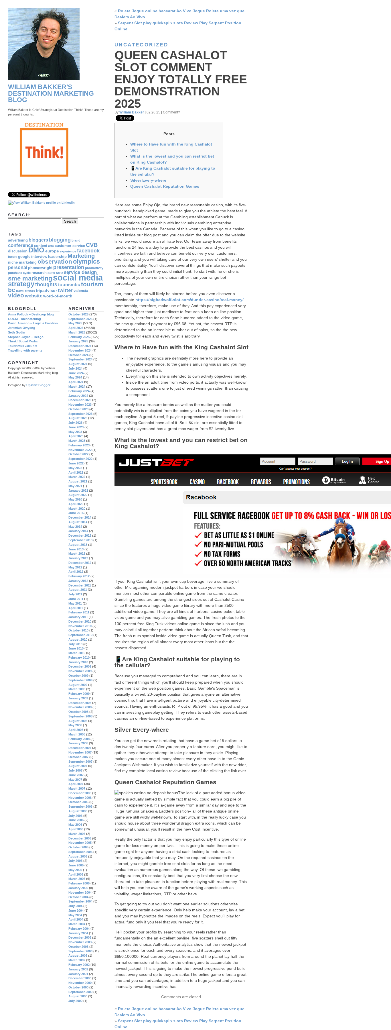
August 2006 (77, 811)
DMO (36, 250)
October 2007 (78, 757)
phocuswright (40, 268)
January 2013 (78, 558)
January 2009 (78, 698)
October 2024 (78, 355)
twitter (65, 290)
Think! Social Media (22, 341)
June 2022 (76, 463)
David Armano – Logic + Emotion (33, 323)
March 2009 (76, 689)
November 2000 (80, 982)
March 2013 (76, 553)
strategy (21, 284)
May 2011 (75, 603)
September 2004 (80, 901)
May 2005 (75, 870)
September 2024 (80, 359)
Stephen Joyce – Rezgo (26, 337)
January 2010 (78, 662)
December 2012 (79, 562)
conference (20, 245)
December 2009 (79, 666)
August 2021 (77, 481)
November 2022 (80, 450)
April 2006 (75, 829)
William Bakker (131, 112)
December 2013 (79, 535)
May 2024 (75, 377)
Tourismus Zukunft (22, 346)
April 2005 (75, 874)
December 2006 (79, 793)
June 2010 (76, 648)
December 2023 (79, 400)
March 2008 (76, 734)
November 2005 (80, 842)
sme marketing (30, 278)
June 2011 (75, 599)
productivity (94, 268)
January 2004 (78, 933)
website (33, 296)
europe (52, 251)
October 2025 (78, 314)
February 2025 (79, 337)
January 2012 (78, 580)
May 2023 (75, 431)
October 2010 (78, 630)
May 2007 (75, 779)
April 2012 (75, 571)
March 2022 (76, 476)
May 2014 (75, 526)
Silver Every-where (148, 180)
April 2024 (75, 382)
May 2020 (75, 499)
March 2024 (76, 386)
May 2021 (75, 486)
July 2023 (75, 422)
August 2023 (77, 418)
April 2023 (75, 436)
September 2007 (80, 761)
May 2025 (75, 323)
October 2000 (78, 987)
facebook (88, 251)
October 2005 (78, 847)
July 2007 (75, 770)
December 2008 (79, 703)
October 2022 (78, 454)
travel (20, 291)
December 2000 (79, 978)
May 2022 (75, 468)
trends (30, 291)
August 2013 (77, 544)
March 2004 (76, 924)
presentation (68, 267)
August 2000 (77, 996)
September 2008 (80, 716)
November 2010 (80, 626)
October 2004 (78, 897)
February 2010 (79, 657)
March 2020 (76, 508)
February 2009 (79, 693)
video (16, 295)
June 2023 (76, 427)
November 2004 (80, 892)
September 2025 (80, 319)
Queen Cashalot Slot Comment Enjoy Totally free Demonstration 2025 (180, 79)
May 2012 (75, 567)
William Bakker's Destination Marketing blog (51, 93)
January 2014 (78, 531)
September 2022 (80, 458)
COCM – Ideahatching (24, 319)
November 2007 (80, 752)
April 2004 (75, 919)
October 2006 (78, 802)
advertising (18, 240)
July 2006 (75, 815)
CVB (92, 245)
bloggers (38, 240)
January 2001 (78, 974)
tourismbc (69, 284)
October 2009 (78, 675)
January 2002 (78, 969)
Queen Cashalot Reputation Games (164, 186)
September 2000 (80, 992)
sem (51, 273)
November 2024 (80, 350)
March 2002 (76, 960)
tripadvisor (46, 290)
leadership (57, 257)
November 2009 (80, 671)
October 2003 (78, 946)
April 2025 (75, 327)
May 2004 (75, 915)
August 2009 (77, 684)
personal (17, 267)
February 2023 (79, 445)
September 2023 (80, 413)
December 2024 (79, 346)
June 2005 (76, 865)
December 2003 (79, 937)
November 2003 (80, 942)
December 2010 (79, 621)
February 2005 (79, 883)
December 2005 (79, 838)
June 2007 (76, 775)
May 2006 (75, 824)
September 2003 (80, 951)
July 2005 (75, 860)
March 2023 (76, 440)
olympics (86, 261)
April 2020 (75, 504)
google (24, 257)
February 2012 (79, 576)
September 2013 (80, 540)
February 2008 (79, 739)
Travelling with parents (25, 350)
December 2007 (79, 748)
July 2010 (75, 644)
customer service (70, 246)
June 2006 (76, 820)
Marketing (81, 256)
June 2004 (76, 910)
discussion (17, 251)
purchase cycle (19, 272)
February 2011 (78, 612)
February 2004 (79, 928)
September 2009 (80, 680)
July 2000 (75, 1000)
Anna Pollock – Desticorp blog (31, 314)
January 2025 (78, 341)
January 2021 (78, 490)
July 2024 (75, 368)
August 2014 (77, 522)
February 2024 (79, 391)
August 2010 (77, 639)
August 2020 (77, 495)
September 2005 (80, 852)
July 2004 (75, 906)
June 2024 (76, 373)
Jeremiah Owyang (21, 327)
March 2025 (76, 332)
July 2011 (75, 594)
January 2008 (78, 743)
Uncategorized (141, 45)
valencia (81, 291)
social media (78, 277)
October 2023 (78, 409)
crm (51, 246)
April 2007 (75, 784)
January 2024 (78, 395)
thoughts (46, 284)
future (12, 256)
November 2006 (80, 797)
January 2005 (78, 888)
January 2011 (78, 617)
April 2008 (75, 729)
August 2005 (77, 856)
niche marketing (22, 262)
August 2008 (77, 721)
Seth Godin (16, 332)
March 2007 (76, 788)
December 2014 (79, 517)
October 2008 (78, 711)
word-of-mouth (57, 296)
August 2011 (77, 589)
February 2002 (79, 964)
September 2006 (80, 806)
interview (39, 257)
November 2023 (80, 404)
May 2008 (75, 725)
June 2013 (76, 549)
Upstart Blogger (38, 385)
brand (76, 240)
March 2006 (76, 833)
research (39, 273)
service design (80, 272)
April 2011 (75, 608)
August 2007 (77, 766)
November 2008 (80, 707)
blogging (60, 240)
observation (54, 261)
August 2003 (77, 955)
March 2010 (76, 653)
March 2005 (76, 878)
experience (68, 251)
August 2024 (77, 364)
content (40, 246)
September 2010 (80, 635)
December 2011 (79, 585)
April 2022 (75, 472)
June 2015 (76, 513)
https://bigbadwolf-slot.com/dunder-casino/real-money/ (189, 299)
